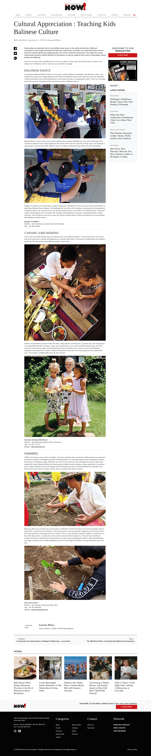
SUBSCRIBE (126, 707)
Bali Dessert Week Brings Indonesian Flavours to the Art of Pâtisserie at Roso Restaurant (23, 687)
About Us (90, 725)
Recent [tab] (114, 86)
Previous (20, 639)
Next (132, 639)
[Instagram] (15, 731)
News (18, 15)
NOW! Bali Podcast (122, 725)
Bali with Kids (20, 40)
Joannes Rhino (54, 40)
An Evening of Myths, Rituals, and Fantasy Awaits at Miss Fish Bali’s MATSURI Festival (99, 687)
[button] (134, 15)
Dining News (114, 96)
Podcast (127, 15)
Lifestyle (102, 15)
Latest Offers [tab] (117, 90)
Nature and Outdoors (117, 130)
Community (114, 111)
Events (29, 15)
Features (41, 15)
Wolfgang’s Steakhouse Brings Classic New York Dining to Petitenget (121, 102)
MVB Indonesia (120, 731)
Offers (114, 15)
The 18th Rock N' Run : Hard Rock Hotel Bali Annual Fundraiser (111, 641)
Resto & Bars (86, 15)
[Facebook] (19, 731)
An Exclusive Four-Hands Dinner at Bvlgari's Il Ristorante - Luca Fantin (43, 641)
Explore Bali (56, 15)
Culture (71, 15)
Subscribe (90, 728)
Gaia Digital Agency (69, 749)
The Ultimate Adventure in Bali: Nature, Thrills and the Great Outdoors (121, 136)
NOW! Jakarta (120, 728)
